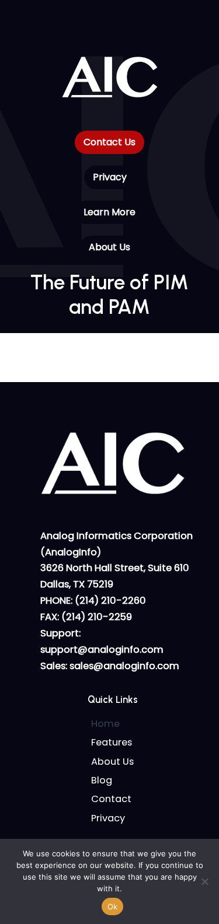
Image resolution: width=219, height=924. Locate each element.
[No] (204, 881)
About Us (112, 761)
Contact (111, 799)
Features (111, 742)
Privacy (108, 818)
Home (105, 723)
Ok (112, 906)
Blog (101, 780)
